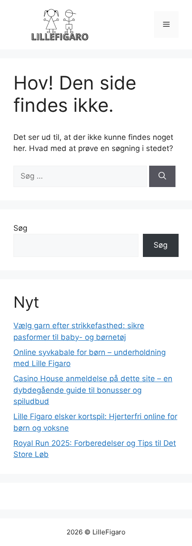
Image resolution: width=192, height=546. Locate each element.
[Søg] (162, 176)
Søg (20, 228)
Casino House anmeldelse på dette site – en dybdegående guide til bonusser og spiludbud (92, 390)
